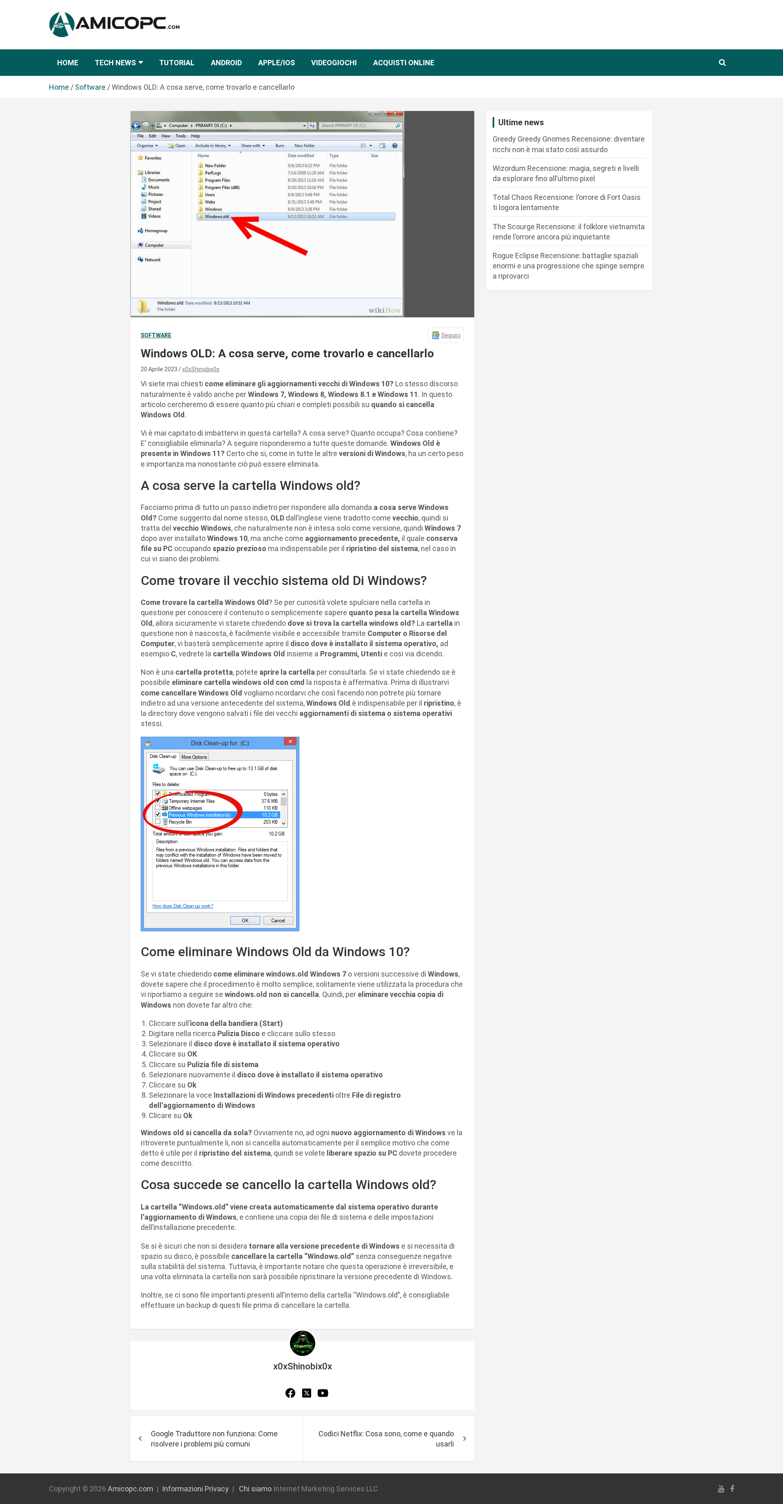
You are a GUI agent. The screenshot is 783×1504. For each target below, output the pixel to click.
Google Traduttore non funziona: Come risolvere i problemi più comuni (214, 1438)
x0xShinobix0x (200, 369)
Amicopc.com (130, 1488)
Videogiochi (334, 62)
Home (67, 62)
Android (226, 62)
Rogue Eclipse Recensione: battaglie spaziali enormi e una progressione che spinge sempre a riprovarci (568, 265)
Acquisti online (403, 62)
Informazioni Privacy (195, 1488)
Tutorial (177, 62)
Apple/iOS (276, 62)
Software (156, 335)
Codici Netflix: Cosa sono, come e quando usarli (386, 1438)
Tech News (115, 62)
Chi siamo (255, 1488)
